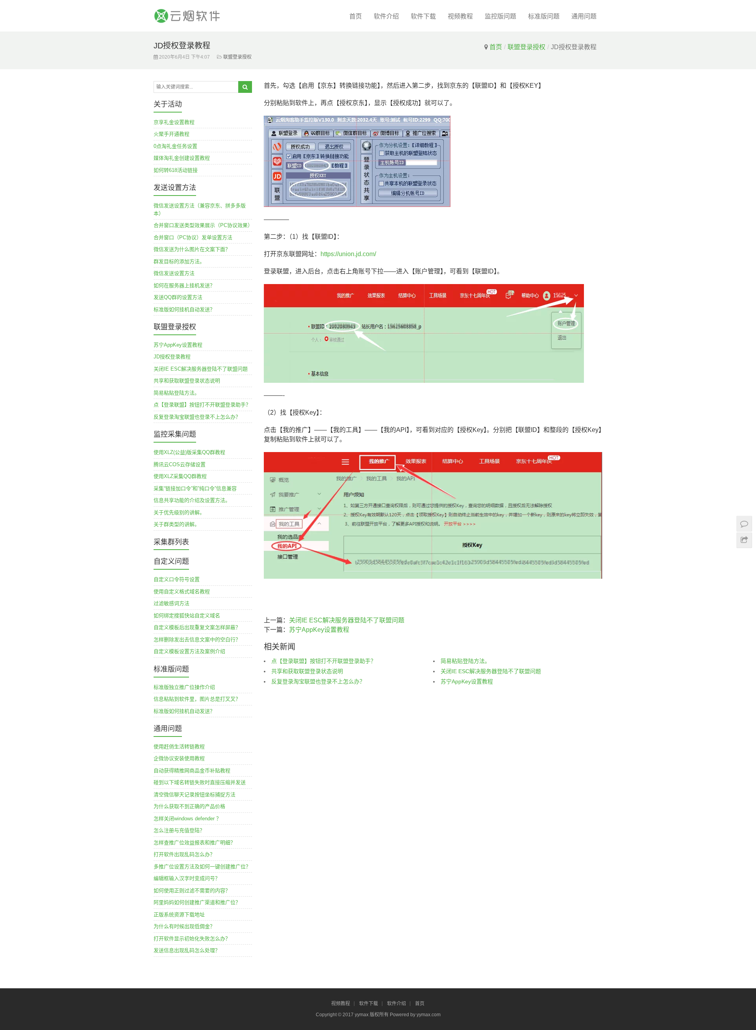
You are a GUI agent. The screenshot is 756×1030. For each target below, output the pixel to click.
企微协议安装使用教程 (179, 758)
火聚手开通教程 (171, 134)
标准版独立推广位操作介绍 (184, 687)
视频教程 (460, 16)
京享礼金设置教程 (174, 122)
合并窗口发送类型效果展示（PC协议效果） (203, 225)
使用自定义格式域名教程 (182, 591)
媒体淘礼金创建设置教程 (182, 158)
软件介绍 (386, 16)
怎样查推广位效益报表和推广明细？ (194, 842)
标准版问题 (544, 16)
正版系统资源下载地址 (179, 914)
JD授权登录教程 (172, 357)
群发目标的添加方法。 (179, 261)
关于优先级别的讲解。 (179, 512)
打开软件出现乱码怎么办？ (184, 854)
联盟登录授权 (526, 47)
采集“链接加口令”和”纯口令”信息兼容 (195, 488)
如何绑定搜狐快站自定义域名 (187, 615)
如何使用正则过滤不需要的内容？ (192, 890)
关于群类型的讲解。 (177, 524)
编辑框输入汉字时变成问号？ (187, 878)
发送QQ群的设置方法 (178, 297)
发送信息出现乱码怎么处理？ (187, 950)
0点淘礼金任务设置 (175, 146)
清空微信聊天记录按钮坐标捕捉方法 (194, 794)
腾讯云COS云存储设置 (180, 464)
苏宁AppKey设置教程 (319, 629)
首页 (355, 16)
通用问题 (584, 16)
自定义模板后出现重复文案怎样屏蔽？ (197, 627)
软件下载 (423, 16)
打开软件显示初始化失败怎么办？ (192, 938)
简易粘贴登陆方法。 (465, 661)
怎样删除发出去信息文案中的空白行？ (197, 639)
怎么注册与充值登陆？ (179, 830)
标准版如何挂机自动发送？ (184, 309)
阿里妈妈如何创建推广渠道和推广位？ (197, 902)
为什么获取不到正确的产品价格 (189, 806)
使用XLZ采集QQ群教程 (180, 476)
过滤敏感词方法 (171, 603)
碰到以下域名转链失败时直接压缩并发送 (200, 782)
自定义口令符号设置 (177, 579)
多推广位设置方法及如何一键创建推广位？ (202, 866)
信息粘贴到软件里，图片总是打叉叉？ (197, 699)
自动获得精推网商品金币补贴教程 (192, 770)
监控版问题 (500, 16)
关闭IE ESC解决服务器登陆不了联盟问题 (346, 620)
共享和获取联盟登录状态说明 (307, 671)
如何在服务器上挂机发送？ (184, 285)
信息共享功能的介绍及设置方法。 (192, 500)
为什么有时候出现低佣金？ (184, 926)
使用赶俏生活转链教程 (179, 746)
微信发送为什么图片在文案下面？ (192, 249)
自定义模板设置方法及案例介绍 (189, 651)
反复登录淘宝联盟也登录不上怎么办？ (318, 681)
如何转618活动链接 (176, 170)
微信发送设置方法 (174, 273)
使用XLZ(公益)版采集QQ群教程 (189, 452)
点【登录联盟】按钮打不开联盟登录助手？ (323, 661)
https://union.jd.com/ (348, 254)
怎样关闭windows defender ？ (187, 818)
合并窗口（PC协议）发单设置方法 (193, 237)
